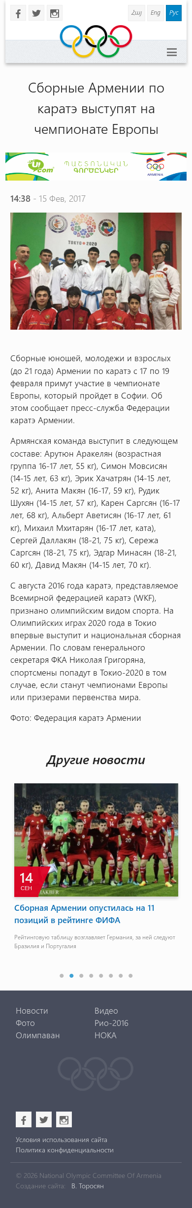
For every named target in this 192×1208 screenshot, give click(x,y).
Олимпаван (38, 1034)
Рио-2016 (111, 1022)
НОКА (106, 1034)
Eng (155, 12)
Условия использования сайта (61, 1139)
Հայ (136, 12)
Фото (25, 1022)
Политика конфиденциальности (65, 1149)
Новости (32, 1010)
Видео (106, 1010)
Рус (173, 12)
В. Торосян (87, 1185)
